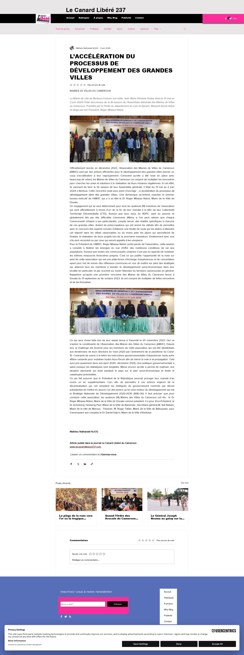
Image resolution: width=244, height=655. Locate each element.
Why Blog (168, 609)
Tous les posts (62, 28)
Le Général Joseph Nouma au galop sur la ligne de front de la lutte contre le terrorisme (167, 517)
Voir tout (184, 483)
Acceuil (167, 591)
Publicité (168, 615)
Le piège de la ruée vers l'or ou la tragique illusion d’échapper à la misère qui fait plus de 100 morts (75, 517)
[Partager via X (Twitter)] (78, 464)
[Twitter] (230, 18)
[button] (184, 29)
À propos (168, 603)
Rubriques (169, 597)
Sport (119, 28)
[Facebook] (225, 18)
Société (107, 28)
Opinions (144, 28)
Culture (131, 28)
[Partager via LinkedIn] (85, 464)
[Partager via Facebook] (71, 464)
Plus (156, 28)
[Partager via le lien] (92, 464)
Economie (80, 28)
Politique (94, 28)
